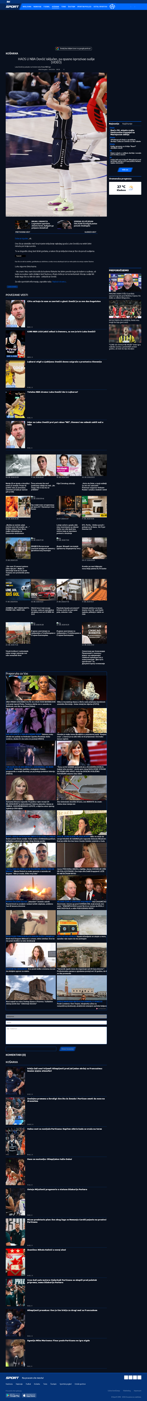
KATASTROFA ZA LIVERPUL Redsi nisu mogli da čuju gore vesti (124, 321)
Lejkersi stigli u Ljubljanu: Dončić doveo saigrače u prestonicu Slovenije (64, 361)
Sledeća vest (90, 232)
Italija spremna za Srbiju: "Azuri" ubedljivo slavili (123, 147)
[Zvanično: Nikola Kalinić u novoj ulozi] (15, 1262)
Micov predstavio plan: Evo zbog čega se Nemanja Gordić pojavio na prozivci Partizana (66, 1220)
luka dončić (12, 287)
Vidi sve (125, 170)
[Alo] (8, 2)
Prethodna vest (22, 232)
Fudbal (47, 7)
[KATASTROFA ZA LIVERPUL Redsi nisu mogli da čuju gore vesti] (125, 309)
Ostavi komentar (68, 1049)
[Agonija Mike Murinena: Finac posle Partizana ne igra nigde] (15, 1353)
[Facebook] (126, 1377)
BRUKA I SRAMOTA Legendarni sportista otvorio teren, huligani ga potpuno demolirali (43, 224)
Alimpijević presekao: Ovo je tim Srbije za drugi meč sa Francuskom (62, 1310)
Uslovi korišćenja (114, 1391)
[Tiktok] (139, 1377)
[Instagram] (130, 1377)
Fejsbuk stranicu (59, 281)
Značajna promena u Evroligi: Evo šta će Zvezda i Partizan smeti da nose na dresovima (66, 1099)
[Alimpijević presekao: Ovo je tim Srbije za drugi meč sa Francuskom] (15, 1323)
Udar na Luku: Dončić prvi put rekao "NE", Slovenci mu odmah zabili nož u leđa (65, 423)
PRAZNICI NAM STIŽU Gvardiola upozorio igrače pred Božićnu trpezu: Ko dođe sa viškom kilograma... (125, 296)
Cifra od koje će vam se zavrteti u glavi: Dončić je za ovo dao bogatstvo (64, 301)
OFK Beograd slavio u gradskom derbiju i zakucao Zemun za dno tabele (126, 140)
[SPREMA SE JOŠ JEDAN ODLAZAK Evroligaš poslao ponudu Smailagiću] (64, 224)
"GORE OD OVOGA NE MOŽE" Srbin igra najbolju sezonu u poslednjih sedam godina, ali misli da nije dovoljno (125, 347)
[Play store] (13, 1395)
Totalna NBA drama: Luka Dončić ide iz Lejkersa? (52, 392)
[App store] (29, 1395)
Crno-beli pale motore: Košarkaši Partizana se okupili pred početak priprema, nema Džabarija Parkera (62, 1281)
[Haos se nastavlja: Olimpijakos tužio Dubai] (15, 1172)
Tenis (63, 7)
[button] (67, 69)
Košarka (55, 7)
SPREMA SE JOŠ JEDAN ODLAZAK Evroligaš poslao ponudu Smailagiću (85, 223)
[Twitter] (135, 1377)
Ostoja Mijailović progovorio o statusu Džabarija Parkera (57, 1189)
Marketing (127, 1391)
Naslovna (27, 7)
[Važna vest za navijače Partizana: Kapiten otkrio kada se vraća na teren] (15, 1141)
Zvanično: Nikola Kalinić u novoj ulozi (46, 1249)
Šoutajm (71, 7)
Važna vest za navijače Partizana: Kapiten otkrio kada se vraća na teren (64, 1129)
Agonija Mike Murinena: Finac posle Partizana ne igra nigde (58, 1340)
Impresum (137, 1391)
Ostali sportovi (100, 7)
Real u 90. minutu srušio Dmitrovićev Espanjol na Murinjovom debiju (123, 132)
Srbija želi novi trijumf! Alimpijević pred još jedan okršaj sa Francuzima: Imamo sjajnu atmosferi (64, 1069)
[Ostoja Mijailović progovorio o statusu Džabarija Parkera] (15, 1202)
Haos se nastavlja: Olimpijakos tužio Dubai (49, 1159)
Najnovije (37, 7)
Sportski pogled (84, 7)
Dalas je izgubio (21, 238)
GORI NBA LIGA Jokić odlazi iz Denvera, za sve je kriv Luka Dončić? (61, 331)
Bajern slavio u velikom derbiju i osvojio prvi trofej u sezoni (126, 154)
